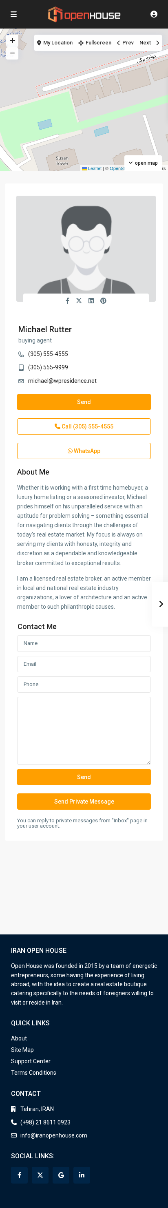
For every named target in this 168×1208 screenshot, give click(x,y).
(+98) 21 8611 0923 (45, 1122)
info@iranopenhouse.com (53, 1135)
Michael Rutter (45, 329)
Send (84, 402)
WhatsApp (86, 451)
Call (86, 426)
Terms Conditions (33, 1072)
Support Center (31, 1061)
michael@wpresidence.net (62, 381)
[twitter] (40, 1175)
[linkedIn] (81, 1175)
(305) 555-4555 (48, 354)
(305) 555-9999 (48, 367)
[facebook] (19, 1175)
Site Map (22, 1050)
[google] (61, 1175)
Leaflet (94, 168)
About (19, 1038)
